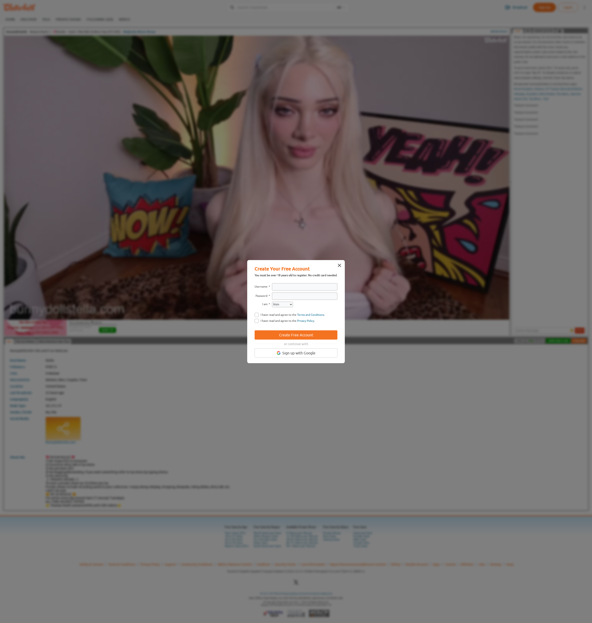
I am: (265, 304)
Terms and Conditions (310, 314)
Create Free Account (296, 335)
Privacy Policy (305, 320)
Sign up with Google (298, 353)
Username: (261, 286)
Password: (262, 296)
